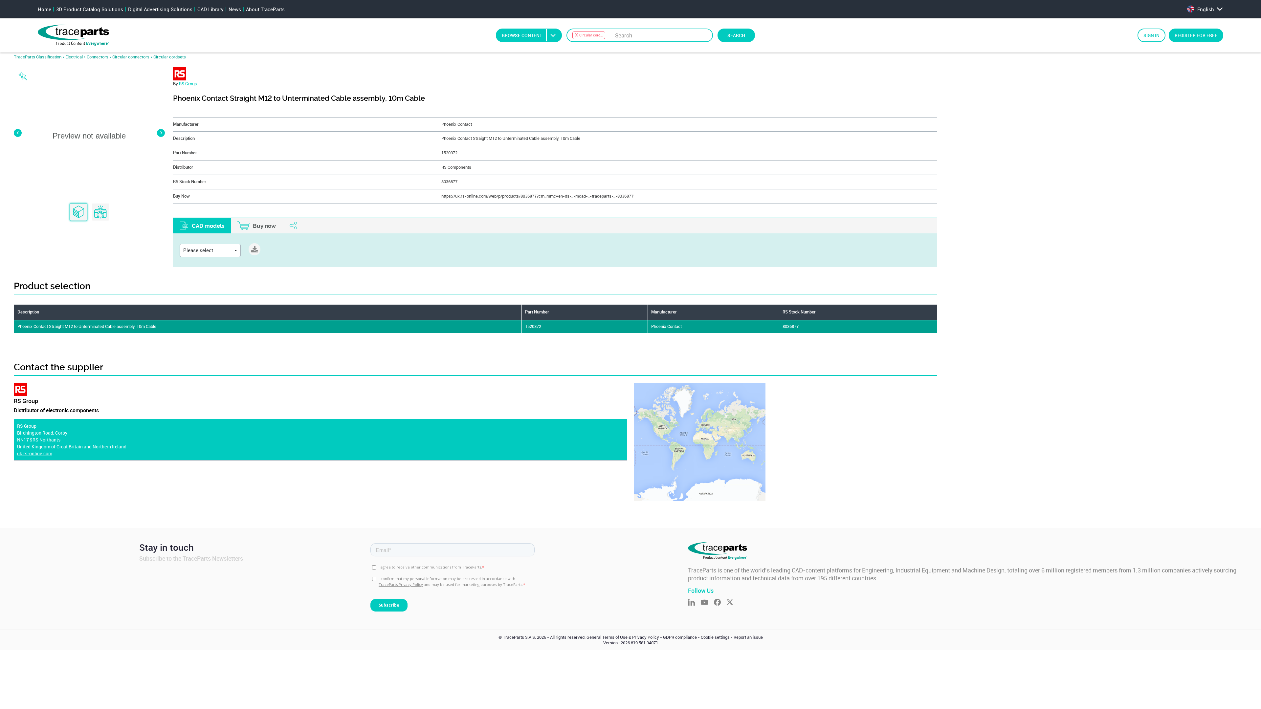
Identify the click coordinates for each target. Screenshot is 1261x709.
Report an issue (748, 637)
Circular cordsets (169, 57)
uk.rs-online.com (34, 453)
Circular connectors (130, 57)
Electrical (74, 57)
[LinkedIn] (694, 603)
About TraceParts (265, 9)
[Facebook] (720, 603)
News (235, 9)
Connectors (97, 57)
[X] (732, 603)
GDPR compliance (680, 637)
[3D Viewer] (78, 212)
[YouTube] (707, 603)
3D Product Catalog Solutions (89, 9)
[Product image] (100, 212)
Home (44, 9)
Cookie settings (715, 637)
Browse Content (522, 35)
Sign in (1151, 35)
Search (736, 35)
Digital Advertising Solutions (160, 9)
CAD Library (210, 9)
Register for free (1196, 35)
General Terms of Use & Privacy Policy (622, 637)
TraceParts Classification (37, 57)
